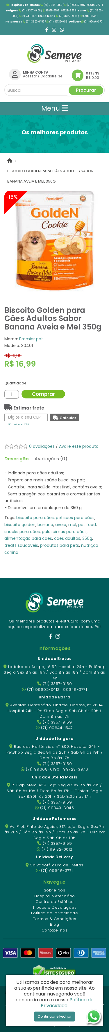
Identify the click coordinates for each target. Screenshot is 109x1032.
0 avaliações (42, 446)
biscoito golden (19, 525)
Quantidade (15, 383)
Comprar (43, 394)
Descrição (16, 458)
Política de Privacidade (54, 913)
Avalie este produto (79, 446)
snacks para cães (22, 532)
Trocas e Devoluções (55, 907)
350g (87, 538)
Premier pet (31, 339)
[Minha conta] (15, 74)
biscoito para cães (35, 518)
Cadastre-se (51, 76)
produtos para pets (59, 545)
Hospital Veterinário (54, 896)
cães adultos (67, 538)
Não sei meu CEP (18, 424)
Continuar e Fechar (54, 1016)
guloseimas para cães (64, 532)
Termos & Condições (54, 919)
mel (72, 525)
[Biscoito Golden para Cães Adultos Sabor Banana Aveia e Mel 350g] (54, 241)
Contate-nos (55, 930)
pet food (87, 525)
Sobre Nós (54, 890)
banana (45, 525)
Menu (51, 108)
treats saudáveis (21, 545)
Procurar (86, 90)
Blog (54, 924)
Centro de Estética (54, 901)
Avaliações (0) (51, 458)
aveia (60, 525)
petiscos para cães (75, 518)
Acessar (30, 76)
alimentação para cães (28, 538)
